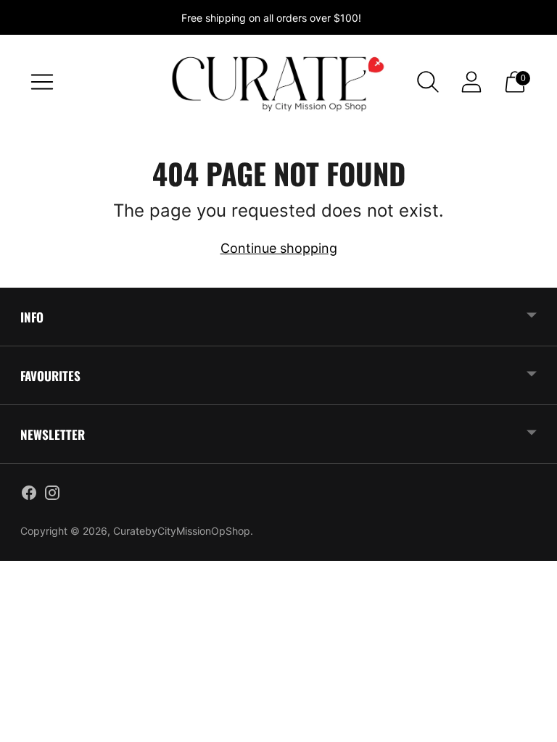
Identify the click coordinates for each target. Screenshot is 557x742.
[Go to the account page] (471, 82)
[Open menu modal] (42, 82)
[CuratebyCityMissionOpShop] (278, 81)
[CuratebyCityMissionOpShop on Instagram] (52, 495)
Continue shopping (278, 248)
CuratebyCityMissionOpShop (181, 531)
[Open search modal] (428, 82)
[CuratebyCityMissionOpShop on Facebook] (29, 495)
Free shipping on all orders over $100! (271, 18)
